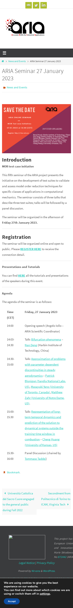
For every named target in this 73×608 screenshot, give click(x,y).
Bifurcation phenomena (46, 338)
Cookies (66, 576)
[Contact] (28, 5)
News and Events (17, 61)
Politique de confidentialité (45, 576)
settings (45, 594)
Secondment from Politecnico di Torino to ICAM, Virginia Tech (55, 497)
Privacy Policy (45, 561)
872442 (62, 555)
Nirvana (35, 569)
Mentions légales (11, 576)
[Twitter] (36, 5)
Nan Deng (31, 344)
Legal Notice (26, 561)
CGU (25, 576)
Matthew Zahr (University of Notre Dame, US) (44, 396)
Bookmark (13, 471)
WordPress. (49, 569)
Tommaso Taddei (35, 458)
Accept (12, 601)
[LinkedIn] (43, 5)
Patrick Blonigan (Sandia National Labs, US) (45, 380)
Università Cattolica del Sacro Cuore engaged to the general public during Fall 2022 (18, 500)
